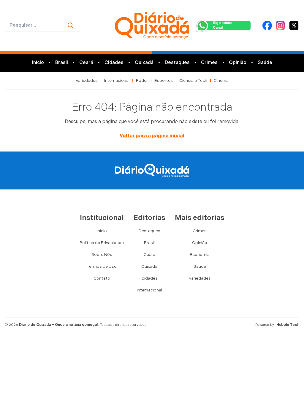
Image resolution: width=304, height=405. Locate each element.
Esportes (163, 80)
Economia (200, 254)
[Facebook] (267, 25)
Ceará (86, 63)
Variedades (87, 80)
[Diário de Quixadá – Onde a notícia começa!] (152, 25)
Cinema (221, 80)
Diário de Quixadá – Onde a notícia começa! (58, 325)
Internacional (116, 80)
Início (38, 63)
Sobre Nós (101, 254)
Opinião (237, 63)
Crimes (209, 63)
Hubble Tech (287, 325)
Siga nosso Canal (222, 25)
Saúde (265, 63)
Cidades (114, 63)
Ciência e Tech (193, 80)
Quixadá (144, 63)
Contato (102, 278)
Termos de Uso (102, 266)
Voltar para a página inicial (152, 136)
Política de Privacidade (102, 242)
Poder (142, 80)
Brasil (61, 63)
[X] (294, 25)
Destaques (177, 63)
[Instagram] (280, 25)
